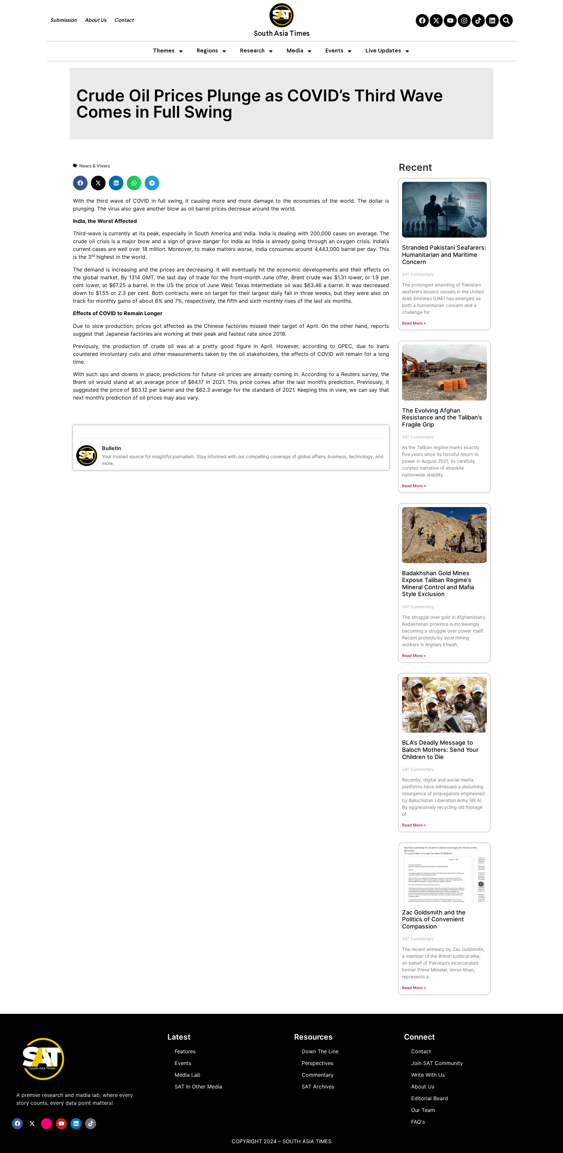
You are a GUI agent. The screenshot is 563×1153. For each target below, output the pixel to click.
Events (334, 51)
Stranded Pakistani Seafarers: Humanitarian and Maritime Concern (444, 254)
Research (252, 51)
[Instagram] (464, 20)
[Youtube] (450, 20)
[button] (80, 183)
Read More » (414, 323)
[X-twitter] (436, 20)
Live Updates (383, 51)
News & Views (94, 165)
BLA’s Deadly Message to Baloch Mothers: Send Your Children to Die (440, 749)
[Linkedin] (492, 20)
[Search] (506, 20)
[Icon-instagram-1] (46, 1123)
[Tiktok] (478, 20)
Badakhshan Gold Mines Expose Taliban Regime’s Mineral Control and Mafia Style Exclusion (438, 584)
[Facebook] (422, 20)
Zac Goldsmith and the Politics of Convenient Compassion (434, 919)
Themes (164, 51)
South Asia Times (282, 34)
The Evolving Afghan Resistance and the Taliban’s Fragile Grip (442, 417)
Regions (207, 51)
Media (295, 51)
